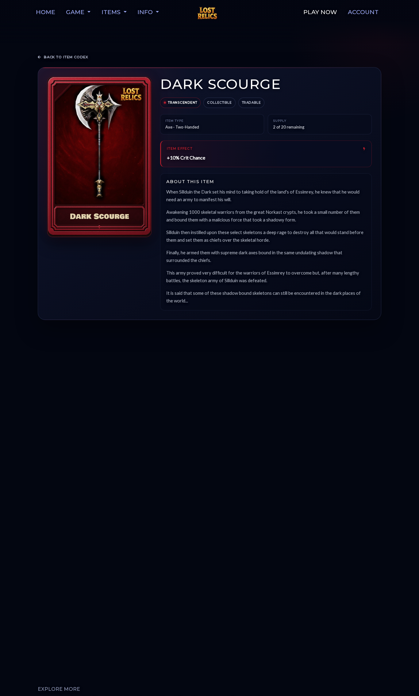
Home (45, 12)
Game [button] (76, 12)
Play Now (320, 12)
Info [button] (145, 12)
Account (363, 12)
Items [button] (112, 12)
